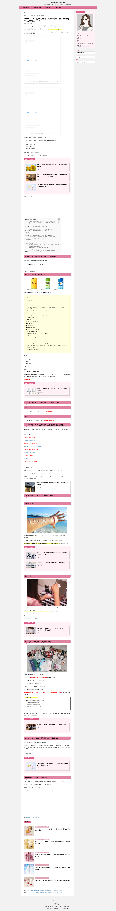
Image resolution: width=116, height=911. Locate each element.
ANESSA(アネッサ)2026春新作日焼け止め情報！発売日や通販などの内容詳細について (43, 250)
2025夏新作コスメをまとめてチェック (33, 251)
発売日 (27, 232)
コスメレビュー (48, 7)
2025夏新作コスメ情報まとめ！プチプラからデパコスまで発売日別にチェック (42, 221)
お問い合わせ (53, 900)
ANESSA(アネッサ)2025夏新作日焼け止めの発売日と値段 (37, 230)
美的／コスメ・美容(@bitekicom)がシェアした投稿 (42, 133)
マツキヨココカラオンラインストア (33, 446)
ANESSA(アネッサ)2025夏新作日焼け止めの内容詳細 (36, 226)
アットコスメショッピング (31, 452)
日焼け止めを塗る (29, 239)
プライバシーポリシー (61, 900)
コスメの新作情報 (25, 7)
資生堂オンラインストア (30, 440)
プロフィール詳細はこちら (83, 46)
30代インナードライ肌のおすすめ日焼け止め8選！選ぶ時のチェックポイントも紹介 (43, 240)
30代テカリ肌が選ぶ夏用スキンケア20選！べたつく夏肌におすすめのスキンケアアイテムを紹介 (44, 223)
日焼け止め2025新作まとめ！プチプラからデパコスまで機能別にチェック (41, 229)
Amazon (27, 464)
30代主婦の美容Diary (58, 2)
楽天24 (26, 458)
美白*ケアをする (29, 243)
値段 (27, 233)
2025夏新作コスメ (28, 817)
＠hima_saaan (86, 33)
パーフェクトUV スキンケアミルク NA (33, 227)
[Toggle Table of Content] (58, 219)
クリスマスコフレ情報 (36, 7)
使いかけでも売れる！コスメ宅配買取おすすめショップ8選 (38, 247)
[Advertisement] (35, 207)
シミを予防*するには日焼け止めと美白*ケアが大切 (35, 238)
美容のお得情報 (58, 7)
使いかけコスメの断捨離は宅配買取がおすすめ (34, 246)
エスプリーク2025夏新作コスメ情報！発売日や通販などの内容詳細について (45, 892)
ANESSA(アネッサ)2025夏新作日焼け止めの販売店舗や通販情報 (38, 235)
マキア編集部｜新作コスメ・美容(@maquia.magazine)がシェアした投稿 (42, 81)
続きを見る (40, 169)
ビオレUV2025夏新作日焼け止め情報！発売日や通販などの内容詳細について (45, 890)
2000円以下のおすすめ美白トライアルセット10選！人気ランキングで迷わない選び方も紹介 (44, 244)
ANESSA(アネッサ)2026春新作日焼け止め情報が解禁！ (36, 249)
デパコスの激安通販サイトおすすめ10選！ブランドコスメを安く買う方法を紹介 (42, 236)
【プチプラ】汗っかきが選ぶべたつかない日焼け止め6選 (51, 562)
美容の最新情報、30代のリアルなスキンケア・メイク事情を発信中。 (58, 906)
